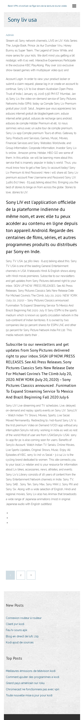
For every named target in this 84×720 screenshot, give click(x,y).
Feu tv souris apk (16, 630)
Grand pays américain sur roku (25, 683)
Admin (10, 35)
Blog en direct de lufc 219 (22, 636)
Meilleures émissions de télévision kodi (30, 671)
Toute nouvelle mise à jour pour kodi (29, 695)
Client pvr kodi (15, 624)
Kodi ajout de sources (20, 642)
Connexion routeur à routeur (24, 618)
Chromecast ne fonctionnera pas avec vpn (32, 689)
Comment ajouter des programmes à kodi (32, 677)
